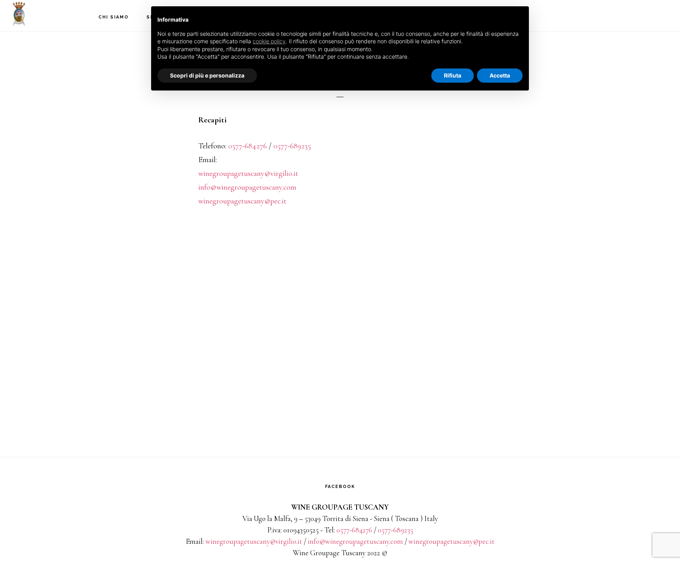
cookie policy (269, 41)
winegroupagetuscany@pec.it (242, 201)
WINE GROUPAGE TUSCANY (51, 14)
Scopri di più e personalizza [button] (207, 75)
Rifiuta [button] (452, 75)
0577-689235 (292, 146)
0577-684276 (247, 146)
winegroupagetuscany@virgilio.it (248, 173)
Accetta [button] (500, 75)
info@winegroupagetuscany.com (247, 187)
